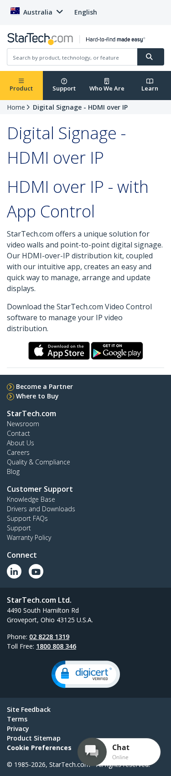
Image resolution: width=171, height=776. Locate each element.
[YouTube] (36, 571)
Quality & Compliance (38, 462)
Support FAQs (27, 518)
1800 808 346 (56, 646)
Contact (18, 433)
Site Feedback (29, 709)
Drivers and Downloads (41, 508)
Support (64, 88)
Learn (149, 88)
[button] (86, 674)
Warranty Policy (29, 537)
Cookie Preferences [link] (39, 747)
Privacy (18, 728)
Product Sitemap (34, 738)
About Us (20, 442)
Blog (13, 471)
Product (21, 88)
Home (16, 107)
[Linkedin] (14, 571)
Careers (18, 452)
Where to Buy (37, 396)
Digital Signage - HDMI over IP (80, 107)
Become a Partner (44, 386)
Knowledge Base (31, 499)
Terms (17, 719)
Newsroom (23, 423)
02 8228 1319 (49, 636)
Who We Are (106, 88)
